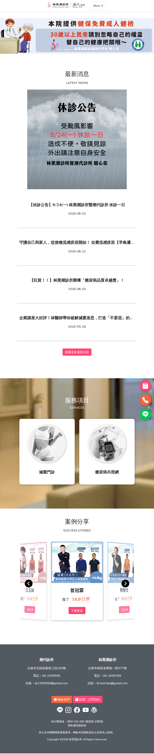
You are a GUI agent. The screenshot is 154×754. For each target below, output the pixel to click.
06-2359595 (51, 675)
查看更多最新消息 (77, 352)
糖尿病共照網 (107, 473)
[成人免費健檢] (77, 53)
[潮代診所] (60, 713)
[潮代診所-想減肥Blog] (94, 713)
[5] (87, 50)
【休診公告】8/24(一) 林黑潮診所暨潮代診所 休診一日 (77, 205)
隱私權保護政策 (77, 725)
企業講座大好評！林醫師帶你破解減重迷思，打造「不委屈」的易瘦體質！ (76, 318)
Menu (97, 6)
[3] (73, 50)
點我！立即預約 (89, 699)
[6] (94, 50)
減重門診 (47, 473)
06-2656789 (112, 675)
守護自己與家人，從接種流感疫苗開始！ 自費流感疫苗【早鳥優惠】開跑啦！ (75, 243)
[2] (67, 50)
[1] (60, 50)
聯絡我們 (63, 699)
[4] (80, 50)
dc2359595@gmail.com (51, 683)
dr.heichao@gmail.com (112, 683)
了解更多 (77, 610)
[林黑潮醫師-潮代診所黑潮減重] (68, 713)
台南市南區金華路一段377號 (107, 668)
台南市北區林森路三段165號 (46, 668)
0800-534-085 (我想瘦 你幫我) (85, 721)
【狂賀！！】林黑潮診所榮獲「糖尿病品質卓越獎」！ (77, 281)
